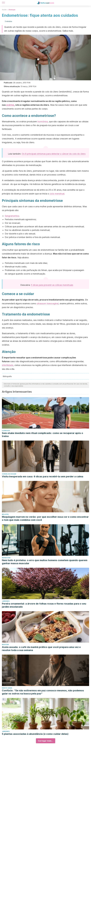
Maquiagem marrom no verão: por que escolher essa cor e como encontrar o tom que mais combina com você (45, 518)
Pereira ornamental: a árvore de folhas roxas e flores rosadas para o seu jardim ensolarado (44, 605)
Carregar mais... (45, 741)
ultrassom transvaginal (48, 303)
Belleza (5, 514)
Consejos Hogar (9, 474)
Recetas (5, 644)
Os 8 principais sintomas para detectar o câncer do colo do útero (54, 154)
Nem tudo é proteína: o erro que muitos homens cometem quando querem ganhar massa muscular (44, 562)
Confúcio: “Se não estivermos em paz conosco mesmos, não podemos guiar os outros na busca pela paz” (43, 692)
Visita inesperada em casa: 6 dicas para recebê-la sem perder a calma (42, 476)
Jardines (5, 601)
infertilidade (7, 365)
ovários (10, 105)
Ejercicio (6, 430)
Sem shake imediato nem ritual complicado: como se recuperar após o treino (42, 435)
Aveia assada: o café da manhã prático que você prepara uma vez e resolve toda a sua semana (41, 649)
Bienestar (6, 558)
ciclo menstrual (57, 193)
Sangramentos (12, 216)
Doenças (12, 10)
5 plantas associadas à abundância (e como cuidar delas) (35, 733)
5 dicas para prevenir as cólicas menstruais (52, 285)
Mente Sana (7, 688)
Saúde (4, 10)
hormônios (43, 121)
